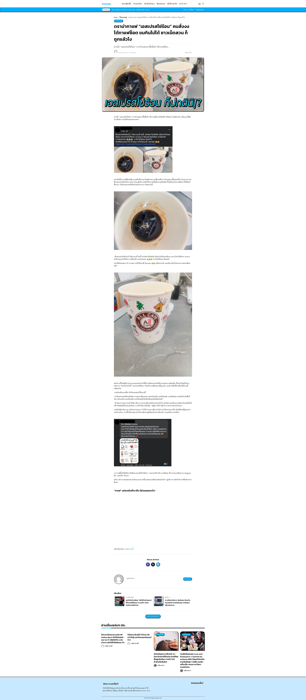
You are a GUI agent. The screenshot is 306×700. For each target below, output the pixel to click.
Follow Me (187, 579)
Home (116, 17)
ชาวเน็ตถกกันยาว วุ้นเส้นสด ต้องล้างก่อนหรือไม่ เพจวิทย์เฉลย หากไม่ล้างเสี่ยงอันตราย (177, 602)
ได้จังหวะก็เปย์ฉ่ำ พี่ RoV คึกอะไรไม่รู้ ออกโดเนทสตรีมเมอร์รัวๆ (139, 637)
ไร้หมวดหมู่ (123, 17)
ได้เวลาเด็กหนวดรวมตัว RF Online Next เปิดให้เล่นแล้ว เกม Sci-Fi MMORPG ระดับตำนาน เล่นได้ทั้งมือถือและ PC (113, 638)
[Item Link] (166, 641)
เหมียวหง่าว (161, 665)
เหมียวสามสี (108, 646)
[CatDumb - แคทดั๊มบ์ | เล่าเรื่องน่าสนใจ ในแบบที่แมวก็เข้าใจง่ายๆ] (106, 4)
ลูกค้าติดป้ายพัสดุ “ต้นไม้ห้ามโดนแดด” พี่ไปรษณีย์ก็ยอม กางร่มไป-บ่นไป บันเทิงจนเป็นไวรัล (139, 602)
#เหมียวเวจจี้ (129, 549)
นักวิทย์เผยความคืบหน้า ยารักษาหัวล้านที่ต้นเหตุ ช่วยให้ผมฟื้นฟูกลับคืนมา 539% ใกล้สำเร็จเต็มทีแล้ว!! (166, 658)
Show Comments (152, 616)
